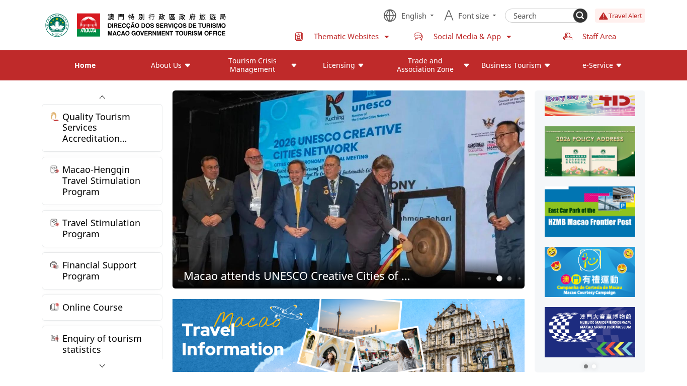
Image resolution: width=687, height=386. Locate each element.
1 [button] (479, 278)
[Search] (580, 16)
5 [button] (519, 278)
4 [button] (509, 278)
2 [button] (489, 278)
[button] (586, 366)
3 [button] (499, 278)
